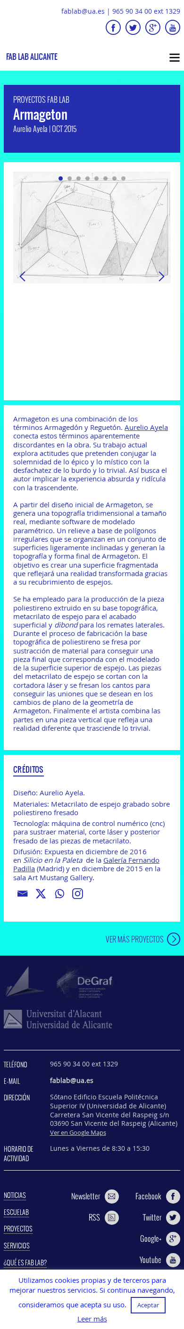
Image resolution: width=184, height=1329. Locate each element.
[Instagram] (77, 893)
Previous (22, 276)
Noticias (15, 1195)
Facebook (148, 1196)
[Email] (22, 893)
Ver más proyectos (135, 939)
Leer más (92, 1318)
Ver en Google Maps (78, 1132)
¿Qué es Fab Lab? (25, 1262)
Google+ (150, 1238)
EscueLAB (16, 1212)
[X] (41, 893)
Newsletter (85, 1196)
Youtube (150, 1260)
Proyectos (18, 1228)
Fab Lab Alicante (32, 57)
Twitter (152, 1217)
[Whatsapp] (59, 893)
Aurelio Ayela (146, 427)
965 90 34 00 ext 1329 (146, 11)
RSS (94, 1217)
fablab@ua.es (83, 11)
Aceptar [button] (148, 1305)
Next (161, 276)
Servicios (17, 1245)
